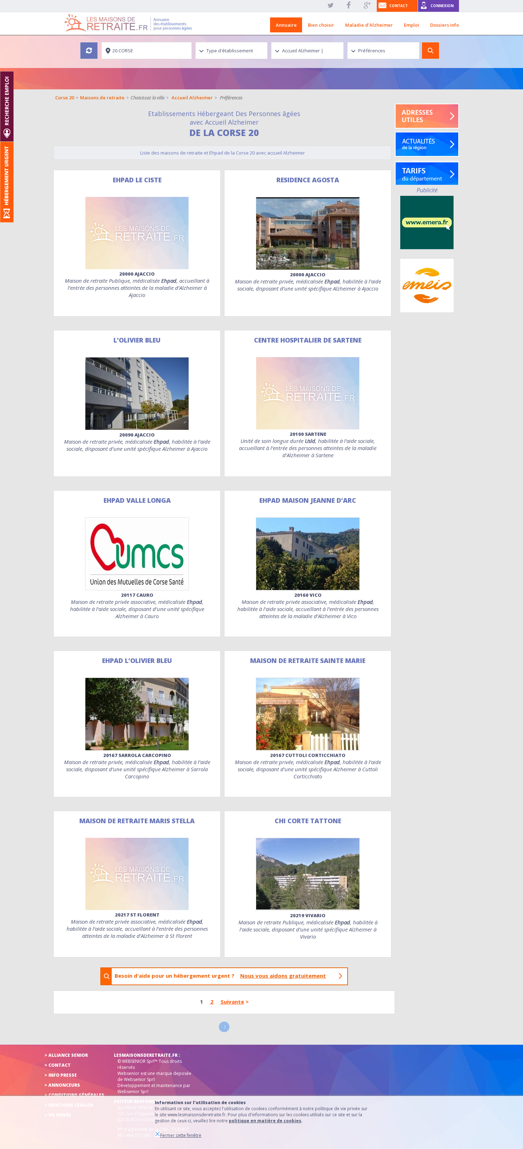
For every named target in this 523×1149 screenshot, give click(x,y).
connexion (442, 5)
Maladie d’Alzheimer (369, 25)
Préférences (231, 97)
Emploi (411, 25)
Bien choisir (321, 25)
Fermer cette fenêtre (180, 1135)
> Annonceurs (62, 1085)
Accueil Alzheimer (192, 97)
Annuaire (286, 25)
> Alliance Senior (66, 1055)
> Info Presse (60, 1075)
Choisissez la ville (147, 97)
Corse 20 (64, 97)
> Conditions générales (74, 1095)
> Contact (57, 1065)
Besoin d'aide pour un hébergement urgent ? (220, 975)
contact (398, 5)
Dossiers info (444, 25)
